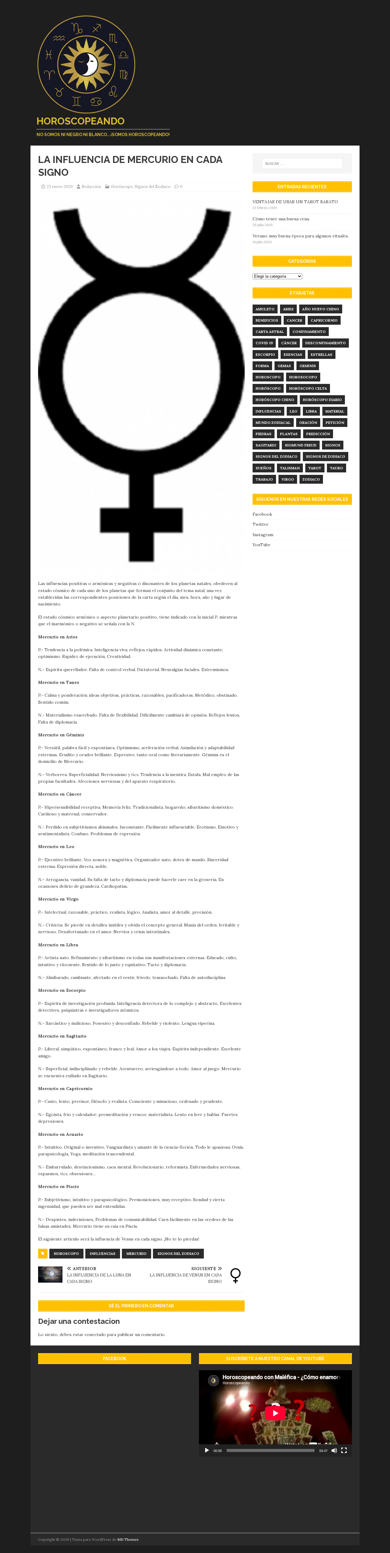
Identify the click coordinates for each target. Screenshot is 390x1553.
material (334, 411)
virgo (288, 479)
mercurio (136, 1253)
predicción (318, 434)
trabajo (264, 479)
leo (293, 411)
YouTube (262, 544)
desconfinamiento (325, 343)
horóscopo (268, 388)
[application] (275, 1413)
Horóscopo (122, 186)
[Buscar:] (302, 163)
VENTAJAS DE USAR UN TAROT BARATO (295, 201)
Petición (335, 422)
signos (332, 445)
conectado (95, 1334)
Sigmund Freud (301, 445)
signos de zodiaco (325, 456)
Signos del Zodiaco (153, 186)
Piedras (263, 434)
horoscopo (66, 1253)
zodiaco (311, 479)
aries (288, 309)
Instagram (263, 534)
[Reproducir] (207, 1450)
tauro (336, 468)
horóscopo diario (322, 399)
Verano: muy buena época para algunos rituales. (301, 236)
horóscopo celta (308, 388)
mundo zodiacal (273, 422)
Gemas (284, 365)
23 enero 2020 (60, 186)
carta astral (270, 331)
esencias (293, 354)
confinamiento (309, 331)
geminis (308, 365)
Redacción (91, 186)
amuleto (265, 309)
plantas (289, 434)
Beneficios (267, 320)
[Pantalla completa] (344, 1450)
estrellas (321, 354)
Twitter (260, 524)
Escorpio (265, 354)
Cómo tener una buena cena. (281, 219)
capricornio (324, 320)
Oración (308, 422)
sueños (263, 468)
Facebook (262, 514)
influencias (102, 1253)
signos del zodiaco (178, 1253)
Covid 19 (264, 343)
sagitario (266, 445)
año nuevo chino (320, 309)
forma (262, 365)
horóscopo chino (275, 399)
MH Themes (128, 1539)
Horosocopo (303, 377)
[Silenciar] (334, 1450)
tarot (314, 468)
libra (311, 411)
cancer (294, 320)
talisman (290, 468)
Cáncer (289, 343)
